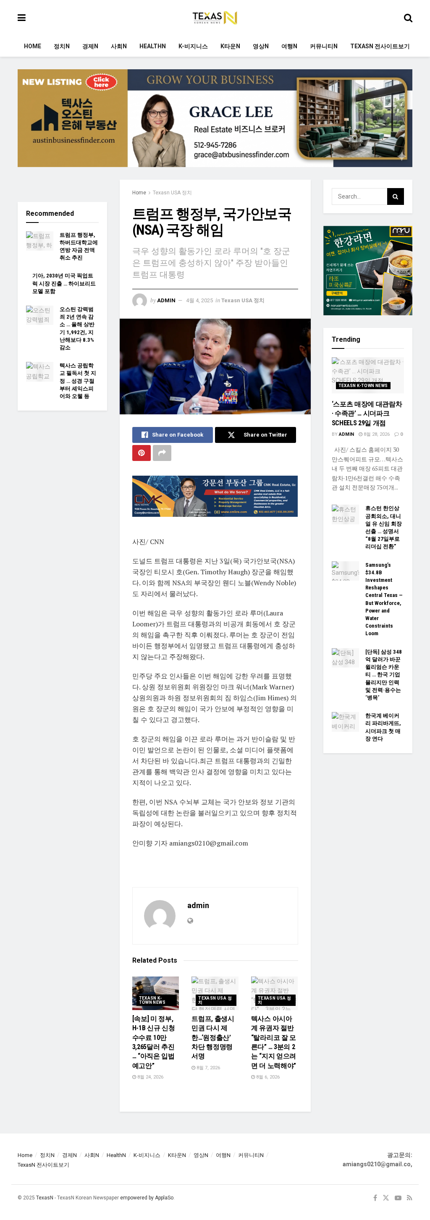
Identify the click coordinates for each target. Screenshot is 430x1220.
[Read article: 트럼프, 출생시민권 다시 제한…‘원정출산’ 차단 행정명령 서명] (215, 993)
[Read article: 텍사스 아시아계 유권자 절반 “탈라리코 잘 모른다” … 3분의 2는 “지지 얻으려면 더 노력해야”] (274, 993)
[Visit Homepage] (215, 18)
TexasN (44, 1198)
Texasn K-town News (152, 1000)
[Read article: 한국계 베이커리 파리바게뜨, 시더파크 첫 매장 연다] (345, 721)
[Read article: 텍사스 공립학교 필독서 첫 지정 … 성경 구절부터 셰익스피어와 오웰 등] (39, 371)
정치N (62, 46)
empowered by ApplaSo (146, 1198)
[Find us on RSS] (409, 1198)
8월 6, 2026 (267, 1077)
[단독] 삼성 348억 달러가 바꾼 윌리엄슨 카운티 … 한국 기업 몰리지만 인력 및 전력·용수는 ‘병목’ (383, 675)
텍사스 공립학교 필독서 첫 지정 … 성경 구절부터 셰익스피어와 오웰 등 (78, 380)
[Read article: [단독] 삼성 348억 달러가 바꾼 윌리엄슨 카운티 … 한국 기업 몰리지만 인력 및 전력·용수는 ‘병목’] (345, 658)
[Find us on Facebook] (375, 1198)
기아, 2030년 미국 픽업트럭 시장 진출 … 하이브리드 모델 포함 (64, 283)
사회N (119, 46)
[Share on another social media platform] (162, 453)
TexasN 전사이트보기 (380, 46)
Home (32, 46)
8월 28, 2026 (376, 434)
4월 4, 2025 (199, 300)
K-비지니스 (193, 46)
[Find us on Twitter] (386, 1198)
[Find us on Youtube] (398, 1198)
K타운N (230, 46)
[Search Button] (408, 18)
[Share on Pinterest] (141, 453)
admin (166, 300)
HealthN (152, 46)
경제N (90, 46)
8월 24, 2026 (149, 1077)
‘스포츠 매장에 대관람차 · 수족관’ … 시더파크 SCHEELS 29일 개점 (367, 413)
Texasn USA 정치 (172, 193)
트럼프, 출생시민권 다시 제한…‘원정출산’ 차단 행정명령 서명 (212, 1037)
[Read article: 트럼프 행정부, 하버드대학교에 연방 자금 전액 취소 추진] (39, 241)
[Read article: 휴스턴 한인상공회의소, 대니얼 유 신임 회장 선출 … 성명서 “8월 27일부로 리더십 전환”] (345, 514)
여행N (289, 46)
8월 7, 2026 (207, 1068)
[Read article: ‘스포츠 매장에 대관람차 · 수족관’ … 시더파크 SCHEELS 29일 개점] (368, 375)
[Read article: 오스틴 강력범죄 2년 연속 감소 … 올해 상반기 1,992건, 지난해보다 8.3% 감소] (39, 315)
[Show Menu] (22, 18)
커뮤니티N (324, 46)
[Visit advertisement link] (215, 124)
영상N (261, 46)
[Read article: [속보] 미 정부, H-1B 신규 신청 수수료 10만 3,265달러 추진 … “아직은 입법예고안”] (155, 993)
